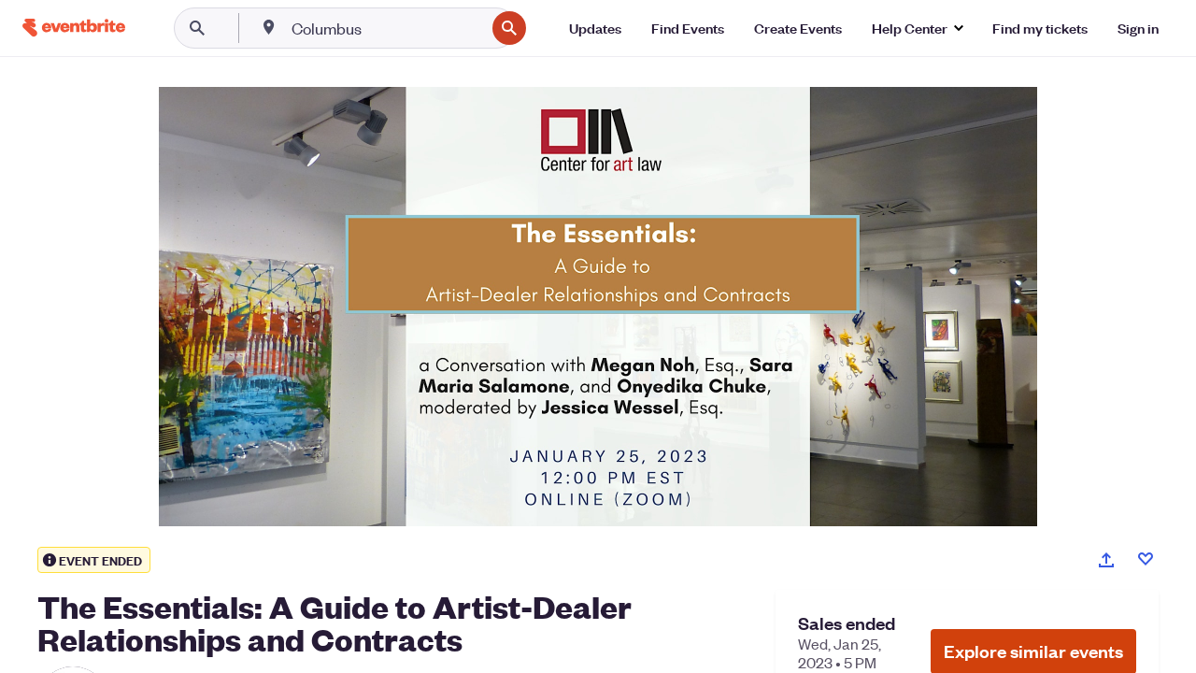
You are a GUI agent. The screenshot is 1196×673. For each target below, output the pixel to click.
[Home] (73, 27)
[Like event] (1145, 559)
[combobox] (386, 28)
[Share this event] (1106, 560)
